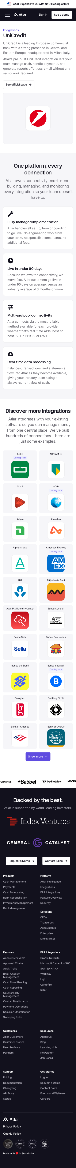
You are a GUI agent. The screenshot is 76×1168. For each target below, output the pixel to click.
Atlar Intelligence (50, 881)
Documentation (12, 1082)
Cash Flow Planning (15, 982)
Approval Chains (13, 963)
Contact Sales (48, 1088)
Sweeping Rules (12, 1017)
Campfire (46, 984)
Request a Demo (50, 1082)
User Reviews (11, 1047)
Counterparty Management (11, 994)
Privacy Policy (12, 1126)
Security (45, 902)
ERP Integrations (50, 892)
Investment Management (18, 902)
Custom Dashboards (15, 1001)
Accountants (48, 927)
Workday (45, 973)
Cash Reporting (12, 987)
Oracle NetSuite (50, 958)
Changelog (9, 1088)
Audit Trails (10, 968)
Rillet (43, 989)
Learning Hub (48, 1047)
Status (7, 1098)
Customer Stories (13, 1042)
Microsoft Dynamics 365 (55, 963)
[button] (6, 15)
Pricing (7, 1077)
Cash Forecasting (13, 892)
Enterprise (46, 933)
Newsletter (47, 1052)
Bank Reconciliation (15, 897)
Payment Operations (15, 1006)
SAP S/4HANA (49, 968)
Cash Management (14, 881)
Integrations (47, 887)
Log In (44, 1077)
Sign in (43, 14)
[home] (19, 14)
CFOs (43, 917)
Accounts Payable (14, 958)
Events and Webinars (52, 1093)
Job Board (46, 1057)
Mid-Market (47, 938)
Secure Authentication (16, 1011)
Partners (8, 1052)
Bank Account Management (11, 975)
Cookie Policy (12, 1133)
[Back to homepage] (12, 1119)
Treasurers (47, 922)
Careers (45, 1098)
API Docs (8, 1093)
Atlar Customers (13, 1036)
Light (43, 979)
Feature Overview (51, 897)
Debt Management (14, 908)
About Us (46, 1036)
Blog (43, 1042)
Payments (9, 887)
